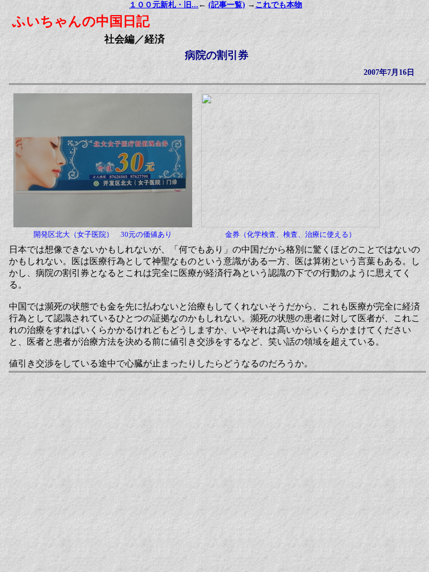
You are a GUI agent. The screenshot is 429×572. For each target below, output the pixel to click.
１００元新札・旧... (163, 5)
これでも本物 (278, 5)
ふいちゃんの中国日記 (81, 21)
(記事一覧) (226, 5)
